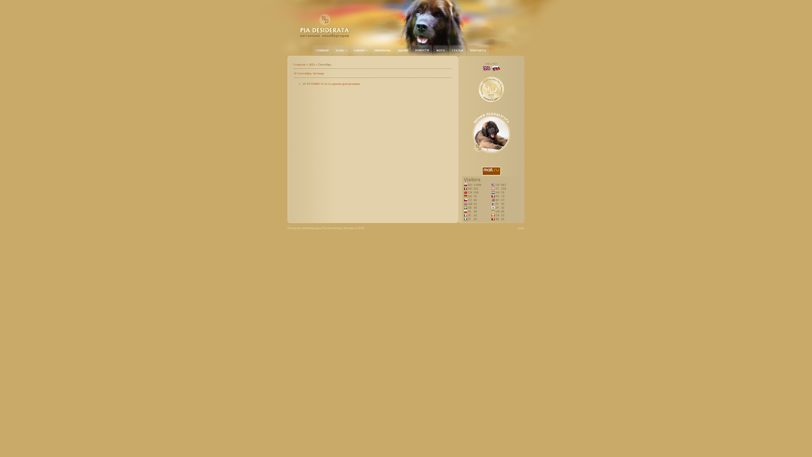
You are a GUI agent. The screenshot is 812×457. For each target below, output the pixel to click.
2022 (312, 64)
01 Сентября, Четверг (309, 73)
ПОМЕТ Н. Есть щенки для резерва (335, 84)
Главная (299, 64)
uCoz (521, 228)
